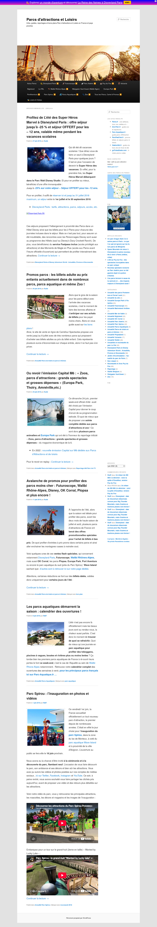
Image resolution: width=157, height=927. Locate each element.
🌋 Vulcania (122, 83)
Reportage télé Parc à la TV (86, 468)
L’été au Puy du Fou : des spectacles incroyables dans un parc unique (118, 262)
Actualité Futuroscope (115, 306)
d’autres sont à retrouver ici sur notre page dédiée (63, 568)
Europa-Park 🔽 (110, 89)
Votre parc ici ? (112, 167)
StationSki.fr (117, 145)
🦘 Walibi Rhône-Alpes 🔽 (58, 89)
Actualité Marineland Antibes (118, 308)
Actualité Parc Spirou (42, 905)
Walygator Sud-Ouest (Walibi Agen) (86, 89)
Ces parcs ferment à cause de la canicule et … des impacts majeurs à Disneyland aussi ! (118, 281)
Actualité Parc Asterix (115, 321)
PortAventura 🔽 (33, 94)
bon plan (79, 594)
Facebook (54, 775)
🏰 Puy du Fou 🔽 (107, 83)
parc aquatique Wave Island (82, 742)
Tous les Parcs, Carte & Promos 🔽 (108, 94)
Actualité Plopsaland (115, 334)
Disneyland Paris (46, 557)
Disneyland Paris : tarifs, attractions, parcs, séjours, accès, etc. (65, 206)
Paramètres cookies (122, 541)
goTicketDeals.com (119, 150)
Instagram (66, 775)
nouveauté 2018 (66, 905)
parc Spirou (75, 735)
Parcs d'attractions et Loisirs (51, 19)
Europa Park (48, 435)
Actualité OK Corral (114, 319)
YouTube (78, 775)
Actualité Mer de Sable (116, 313)
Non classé (111, 361)
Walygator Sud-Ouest (115, 374)
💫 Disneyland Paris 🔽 (49, 83)
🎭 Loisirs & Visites (34, 100)
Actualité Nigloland (114, 316)
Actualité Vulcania (114, 337)
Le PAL (41, 89)
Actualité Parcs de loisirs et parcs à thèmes (50, 361)
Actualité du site (113, 298)
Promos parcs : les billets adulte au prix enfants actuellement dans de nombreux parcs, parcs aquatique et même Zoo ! (57, 279)
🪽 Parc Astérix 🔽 (88, 83)
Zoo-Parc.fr (116, 127)
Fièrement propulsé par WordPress (78, 918)
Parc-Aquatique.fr (118, 132)
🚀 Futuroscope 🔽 (70, 83)
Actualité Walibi (113, 340)
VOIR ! (127, 2)
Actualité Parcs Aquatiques (45, 681)
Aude (46, 141)
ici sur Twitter (42, 775)
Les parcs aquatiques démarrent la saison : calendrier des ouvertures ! (53, 609)
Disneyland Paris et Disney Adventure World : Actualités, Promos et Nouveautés (64, 262)
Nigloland (30, 89)
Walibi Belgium (113, 371)
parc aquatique (70, 681)
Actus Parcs (31, 83)
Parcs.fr (115, 122)
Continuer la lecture (49, 255)
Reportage (111, 369)
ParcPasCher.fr (118, 137)
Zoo (108, 377)
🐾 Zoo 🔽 (86, 94)
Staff (44, 616)
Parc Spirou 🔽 (50, 94)
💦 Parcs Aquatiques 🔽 (69, 94)
